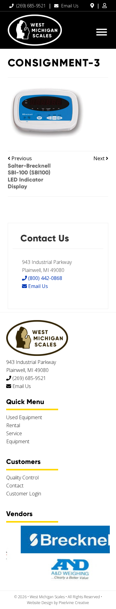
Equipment (17, 441)
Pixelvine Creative (74, 602)
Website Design (40, 602)
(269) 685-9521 (30, 6)
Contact (15, 485)
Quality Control (22, 477)
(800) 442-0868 (44, 278)
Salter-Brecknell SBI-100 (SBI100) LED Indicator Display (29, 176)
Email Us (69, 6)
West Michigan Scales (35, 30)
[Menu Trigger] (101, 31)
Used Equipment (24, 417)
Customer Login (23, 493)
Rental (13, 425)
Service (14, 433)
